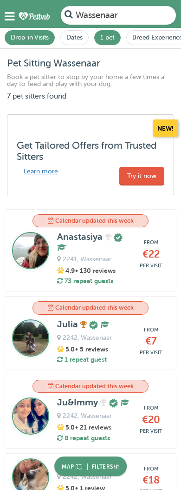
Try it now (141, 175)
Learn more (41, 171)
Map (69, 467)
